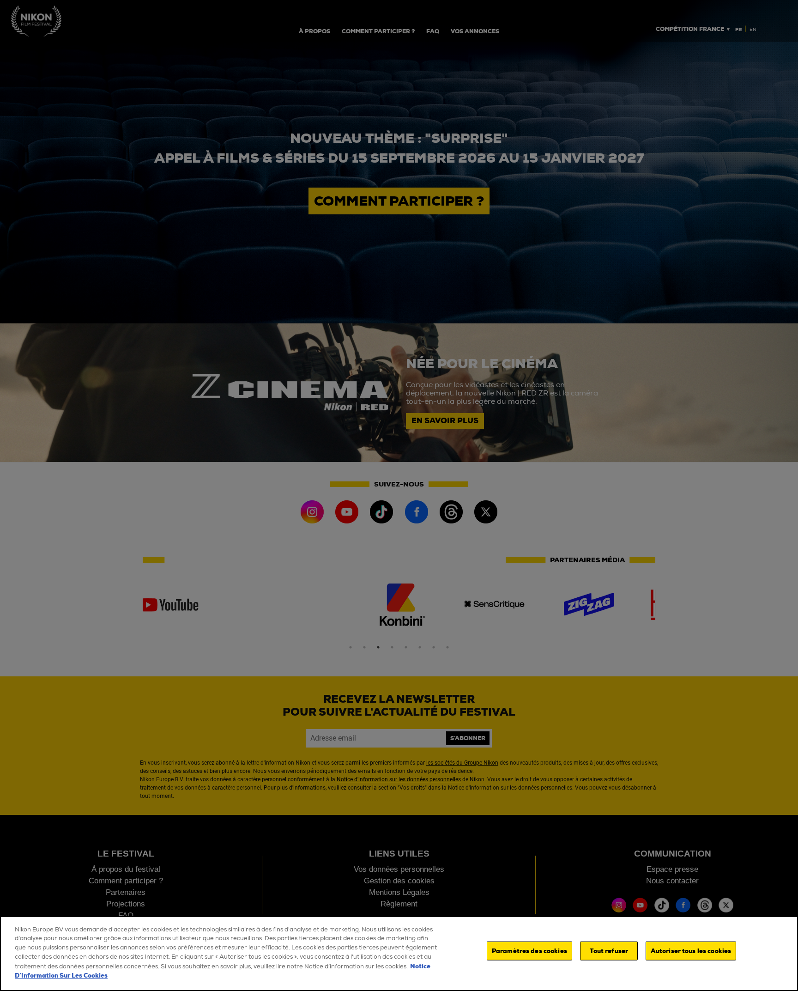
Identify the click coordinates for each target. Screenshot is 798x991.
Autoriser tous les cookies (691, 951)
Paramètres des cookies (529, 951)
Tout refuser (609, 951)
